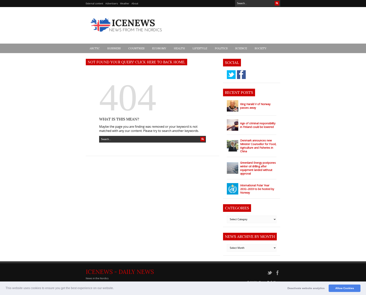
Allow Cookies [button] (344, 288)
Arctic (95, 48)
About (135, 3)
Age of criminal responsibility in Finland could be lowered (257, 125)
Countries (136, 48)
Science (241, 48)
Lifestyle (200, 48)
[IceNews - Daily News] (126, 34)
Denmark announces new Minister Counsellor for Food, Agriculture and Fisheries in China (258, 146)
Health (179, 48)
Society (260, 48)
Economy (159, 48)
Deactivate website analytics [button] (306, 288)
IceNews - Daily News (120, 272)
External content (94, 3)
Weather (124, 3)
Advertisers (111, 3)
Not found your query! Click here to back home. (136, 62)
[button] (115, 288)
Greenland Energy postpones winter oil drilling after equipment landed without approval (258, 168)
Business (114, 48)
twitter (231, 74)
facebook (241, 74)
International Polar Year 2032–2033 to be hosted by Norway (257, 188)
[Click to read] (232, 106)
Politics (221, 48)
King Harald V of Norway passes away (255, 105)
